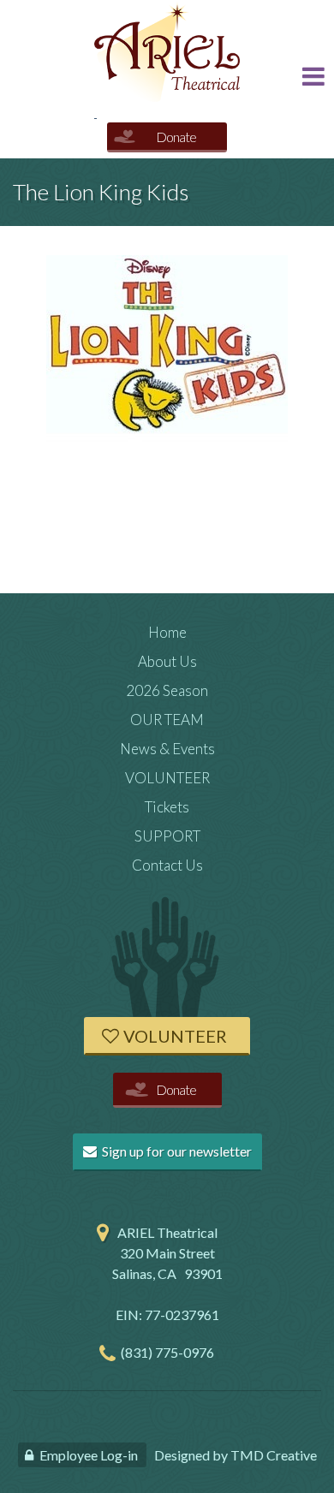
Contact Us (167, 865)
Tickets (167, 807)
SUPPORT (167, 836)
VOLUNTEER (167, 778)
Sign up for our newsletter (175, 1151)
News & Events (167, 749)
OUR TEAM (167, 720)
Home (167, 632)
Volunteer (175, 1036)
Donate (176, 136)
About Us (167, 661)
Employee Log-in (88, 1455)
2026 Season (167, 690)
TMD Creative (273, 1455)
